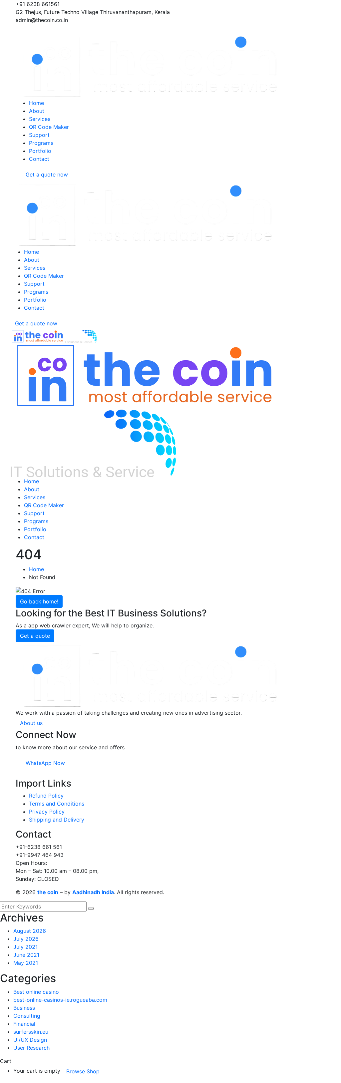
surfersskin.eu (30, 1031)
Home (36, 569)
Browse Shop (83, 1071)
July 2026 (26, 938)
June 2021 (26, 954)
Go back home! (39, 601)
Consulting (26, 1015)
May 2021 (25, 962)
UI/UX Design (30, 1039)
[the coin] (37, 335)
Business (24, 1007)
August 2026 (29, 930)
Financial (24, 1023)
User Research (31, 1047)
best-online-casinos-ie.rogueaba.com (60, 999)
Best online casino (36, 991)
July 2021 (25, 946)
